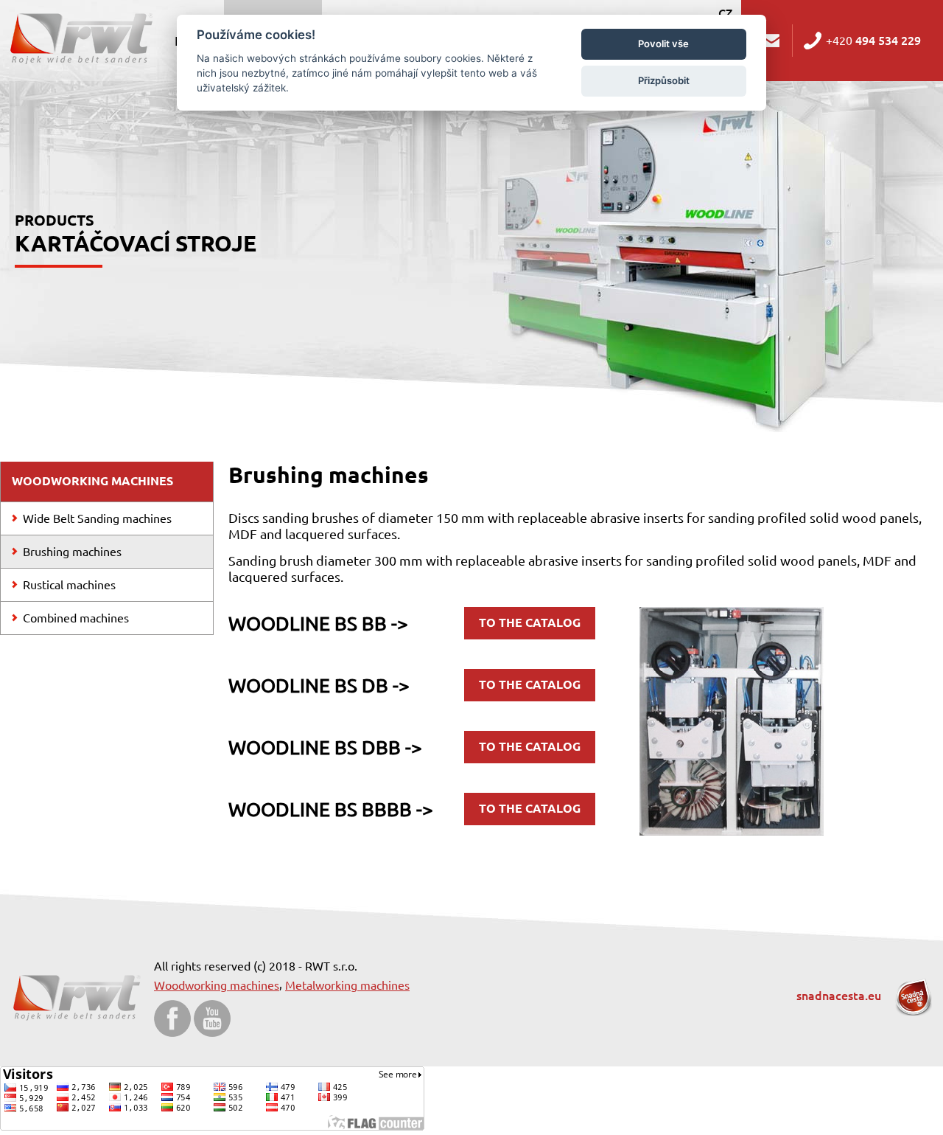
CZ (725, 13)
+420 (873, 40)
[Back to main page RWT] (79, 36)
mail (772, 40)
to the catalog (530, 623)
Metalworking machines (347, 985)
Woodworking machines (216, 985)
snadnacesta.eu (840, 995)
